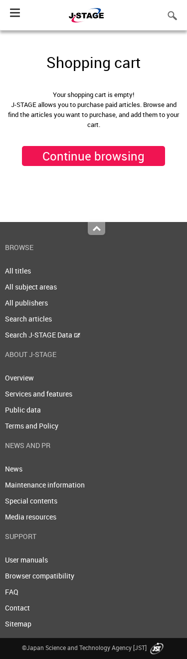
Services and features (38, 393)
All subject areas (31, 287)
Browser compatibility (39, 575)
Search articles (28, 319)
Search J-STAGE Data (39, 335)
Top (96, 228)
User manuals (26, 559)
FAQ (11, 591)
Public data (23, 409)
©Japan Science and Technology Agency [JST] (85, 648)
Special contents (31, 501)
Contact (17, 607)
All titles (18, 271)
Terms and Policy (31, 425)
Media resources (30, 517)
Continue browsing (93, 156)
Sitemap (18, 623)
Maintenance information (45, 485)
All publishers (26, 303)
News (13, 469)
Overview (19, 377)
